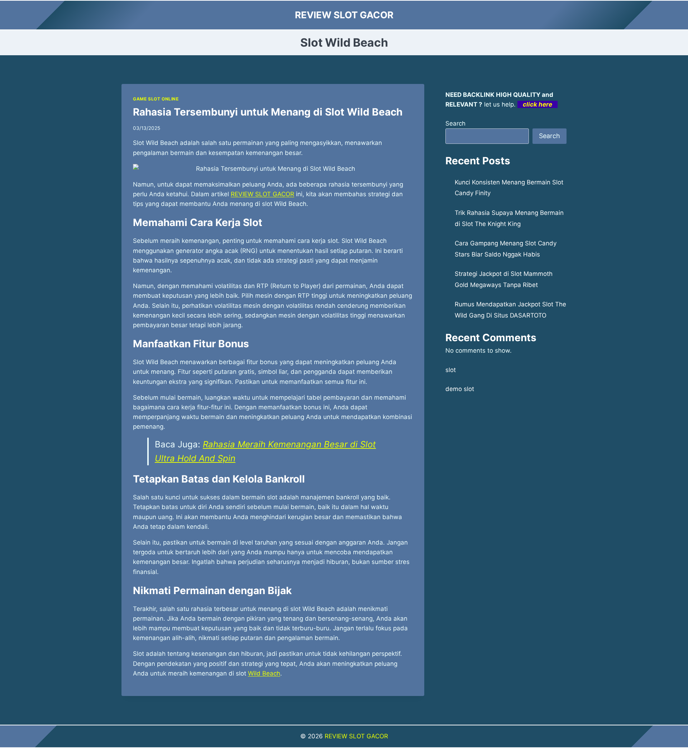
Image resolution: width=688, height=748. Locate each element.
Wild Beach (264, 673)
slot (450, 369)
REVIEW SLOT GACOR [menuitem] (262, 194)
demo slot (459, 388)
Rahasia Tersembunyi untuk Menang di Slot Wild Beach (267, 112)
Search (455, 123)
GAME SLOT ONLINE (156, 99)
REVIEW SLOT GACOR (356, 736)
